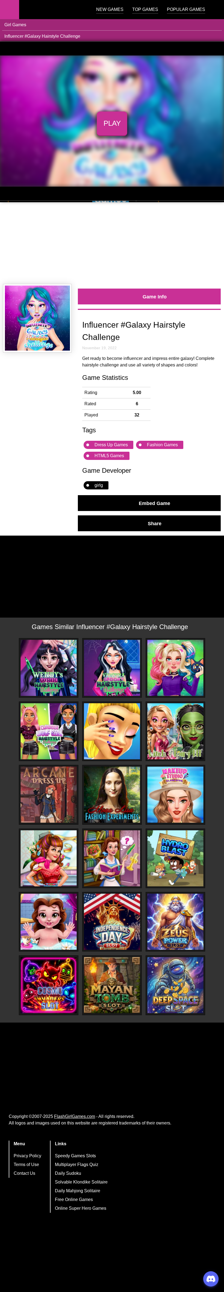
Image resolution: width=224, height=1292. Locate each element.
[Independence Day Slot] (112, 921)
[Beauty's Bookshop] (112, 858)
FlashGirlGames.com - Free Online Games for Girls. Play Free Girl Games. (53, 9)
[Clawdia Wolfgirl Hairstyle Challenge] (48, 731)
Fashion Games (162, 444)
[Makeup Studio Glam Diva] (175, 794)
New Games (109, 9)
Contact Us (24, 1173)
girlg (99, 485)
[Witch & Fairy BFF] (175, 731)
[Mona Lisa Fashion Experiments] (112, 794)
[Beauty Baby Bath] (48, 921)
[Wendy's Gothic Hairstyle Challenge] (48, 667)
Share (154, 523)
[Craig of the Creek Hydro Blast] (175, 858)
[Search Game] (215, 10)
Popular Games (186, 9)
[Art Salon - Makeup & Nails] (112, 731)
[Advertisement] (112, 243)
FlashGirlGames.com (74, 1116)
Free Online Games (74, 1199)
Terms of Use (26, 1164)
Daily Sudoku (68, 1173)
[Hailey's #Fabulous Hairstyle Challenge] (175, 667)
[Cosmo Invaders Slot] (48, 985)
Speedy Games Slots (75, 1155)
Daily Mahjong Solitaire (77, 1190)
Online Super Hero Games (80, 1208)
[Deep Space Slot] (175, 985)
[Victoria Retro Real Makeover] (48, 858)
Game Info (155, 296)
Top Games (145, 9)
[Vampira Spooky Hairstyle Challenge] (112, 667)
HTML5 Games (109, 455)
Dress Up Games (111, 444)
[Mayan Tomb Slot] (112, 985)
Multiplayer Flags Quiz (76, 1164)
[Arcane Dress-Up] (48, 794)
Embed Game (154, 503)
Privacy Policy (27, 1155)
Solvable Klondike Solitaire (81, 1182)
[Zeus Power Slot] (175, 921)
